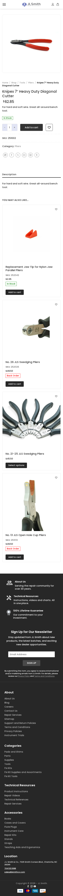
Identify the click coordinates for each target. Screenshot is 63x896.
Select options (16, 465)
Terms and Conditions (44, 676)
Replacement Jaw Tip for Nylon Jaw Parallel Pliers (29, 268)
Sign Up (31, 663)
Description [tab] (9, 174)
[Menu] (4, 4)
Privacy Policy (24, 676)
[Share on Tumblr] (36, 155)
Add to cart (31, 127)
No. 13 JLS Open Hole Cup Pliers (26, 535)
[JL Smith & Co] (31, 4)
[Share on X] (18, 155)
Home (5, 82)
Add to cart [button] (14, 292)
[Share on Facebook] (11, 155)
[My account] (52, 4)
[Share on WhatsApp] (5, 155)
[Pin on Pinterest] (30, 155)
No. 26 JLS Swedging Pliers (23, 362)
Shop (13, 82)
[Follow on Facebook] (28, 886)
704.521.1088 (10, 868)
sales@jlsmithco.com (14, 872)
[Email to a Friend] (24, 155)
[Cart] (57, 4)
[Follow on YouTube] (35, 886)
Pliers (31, 82)
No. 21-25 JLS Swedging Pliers (25, 453)
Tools (22, 82)
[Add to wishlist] (49, 127)
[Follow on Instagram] (31, 886)
